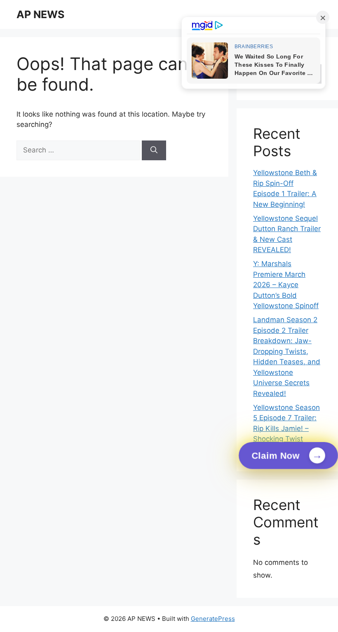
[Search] (154, 150)
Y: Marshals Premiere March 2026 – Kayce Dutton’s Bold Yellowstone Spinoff (286, 285)
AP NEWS (40, 14)
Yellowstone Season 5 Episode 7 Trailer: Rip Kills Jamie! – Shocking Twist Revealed (286, 428)
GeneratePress (213, 619)
